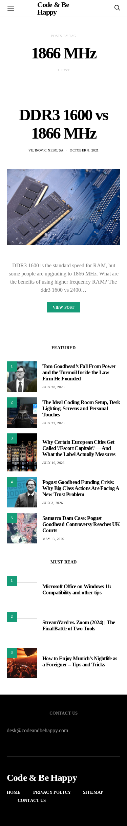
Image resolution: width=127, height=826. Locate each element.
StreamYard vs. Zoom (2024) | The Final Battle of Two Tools (78, 625)
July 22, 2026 (53, 423)
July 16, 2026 (53, 463)
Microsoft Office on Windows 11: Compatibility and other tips (76, 589)
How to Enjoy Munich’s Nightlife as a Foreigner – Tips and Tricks (79, 661)
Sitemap (93, 792)
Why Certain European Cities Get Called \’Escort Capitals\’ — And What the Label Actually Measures (78, 448)
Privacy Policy (52, 792)
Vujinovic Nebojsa (45, 150)
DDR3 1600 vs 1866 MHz (63, 124)
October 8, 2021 (84, 150)
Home (14, 792)
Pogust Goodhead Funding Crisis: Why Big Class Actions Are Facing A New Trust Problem (80, 488)
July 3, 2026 (52, 503)
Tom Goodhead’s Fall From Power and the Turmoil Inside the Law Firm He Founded (79, 372)
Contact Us (32, 800)
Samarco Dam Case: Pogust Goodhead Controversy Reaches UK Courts (81, 524)
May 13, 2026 (53, 539)
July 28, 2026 (53, 387)
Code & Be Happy (42, 778)
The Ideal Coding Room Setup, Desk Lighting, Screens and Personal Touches (81, 408)
